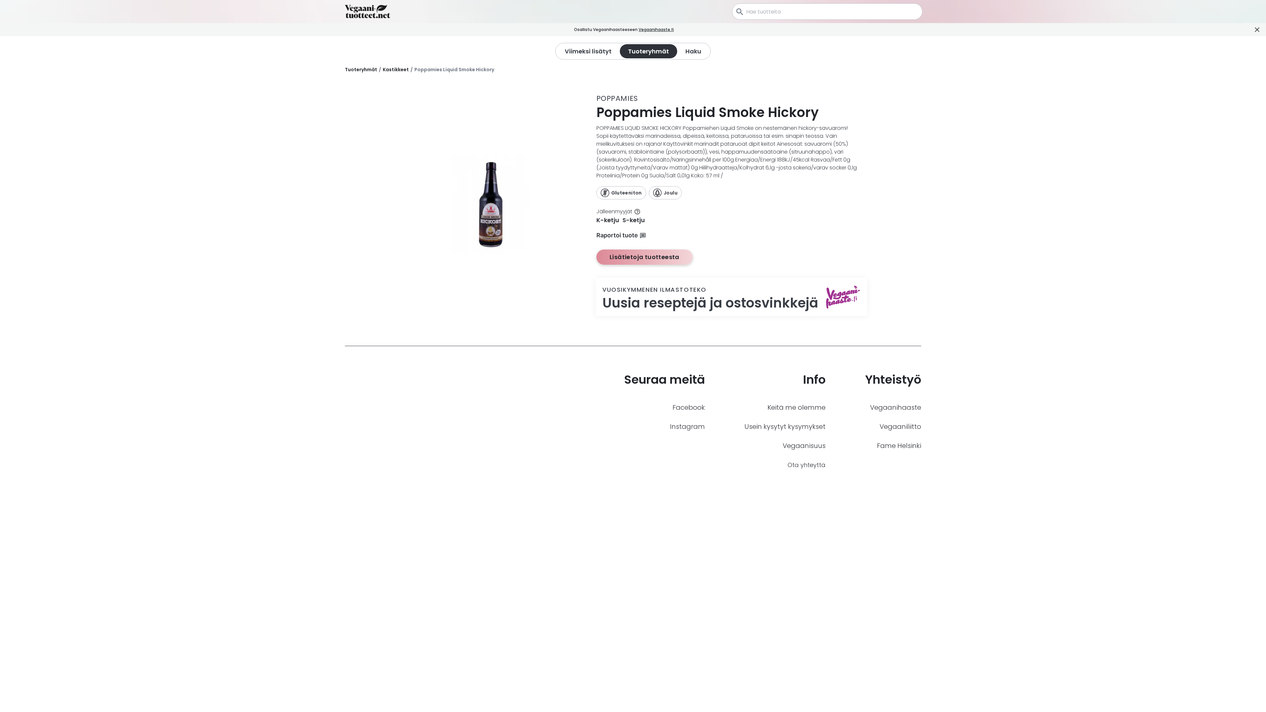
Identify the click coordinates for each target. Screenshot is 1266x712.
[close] (683, 30)
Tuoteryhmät (361, 69)
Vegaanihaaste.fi (656, 29)
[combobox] (827, 11)
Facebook (689, 407)
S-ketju (633, 220)
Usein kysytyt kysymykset (785, 426)
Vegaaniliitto (900, 426)
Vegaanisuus (804, 445)
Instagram (687, 426)
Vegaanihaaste (895, 407)
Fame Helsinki (899, 445)
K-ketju (607, 220)
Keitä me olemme (797, 407)
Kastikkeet (396, 69)
